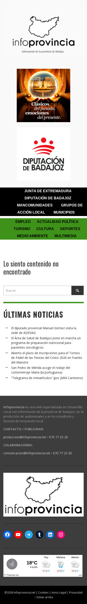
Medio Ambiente (32, 236)
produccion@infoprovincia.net (24, 437)
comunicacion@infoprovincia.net (26, 453)
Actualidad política (58, 222)
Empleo (23, 222)
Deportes (70, 229)
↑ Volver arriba (43, 597)
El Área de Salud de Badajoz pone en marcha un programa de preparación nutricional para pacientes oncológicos (46, 342)
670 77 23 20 (58, 437)
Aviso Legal (59, 592)
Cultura (45, 229)
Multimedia (65, 236)
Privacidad (76, 592)
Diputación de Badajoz (48, 198)
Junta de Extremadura (48, 191)
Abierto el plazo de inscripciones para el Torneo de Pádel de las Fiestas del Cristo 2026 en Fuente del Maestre (46, 357)
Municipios (64, 212)
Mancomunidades (35, 205)
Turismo (22, 229)
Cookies (43, 592)
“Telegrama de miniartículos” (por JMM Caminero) (47, 378)
